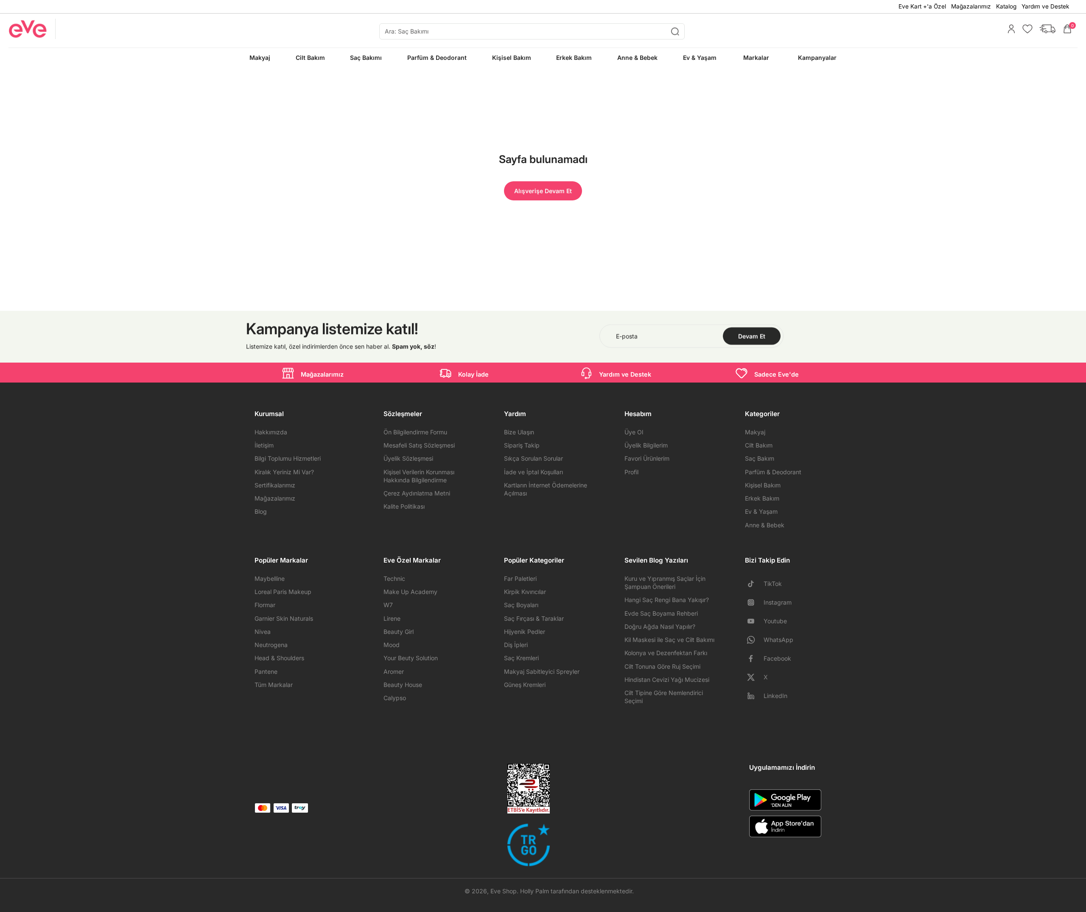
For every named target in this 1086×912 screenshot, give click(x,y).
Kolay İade (473, 374)
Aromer (393, 671)
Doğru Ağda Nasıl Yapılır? (659, 626)
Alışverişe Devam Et (543, 190)
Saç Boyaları (521, 604)
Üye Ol (633, 432)
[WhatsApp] (754, 640)
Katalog (1006, 6)
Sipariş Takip (522, 445)
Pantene (266, 671)
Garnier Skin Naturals (284, 618)
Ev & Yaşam (761, 511)
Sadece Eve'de (776, 374)
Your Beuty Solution (410, 657)
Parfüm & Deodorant (773, 472)
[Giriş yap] (1009, 29)
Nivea (263, 631)
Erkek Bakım (762, 498)
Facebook (777, 658)
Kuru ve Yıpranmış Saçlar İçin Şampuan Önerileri (664, 582)
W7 (388, 604)
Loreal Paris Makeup (283, 591)
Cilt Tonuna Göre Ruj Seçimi (662, 666)
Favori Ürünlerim (646, 458)
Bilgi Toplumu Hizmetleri (288, 458)
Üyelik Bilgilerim (646, 445)
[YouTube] (754, 621)
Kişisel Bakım (763, 485)
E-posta (627, 336)
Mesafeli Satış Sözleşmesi (419, 445)
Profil (631, 472)
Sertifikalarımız (275, 485)
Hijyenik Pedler (524, 631)
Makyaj (755, 432)
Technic (394, 578)
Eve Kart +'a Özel (922, 6)
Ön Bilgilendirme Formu (415, 432)
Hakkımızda (271, 432)
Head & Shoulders (279, 657)
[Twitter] (754, 677)
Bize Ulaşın (519, 432)
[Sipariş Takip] (1045, 29)
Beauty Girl (398, 631)
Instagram (778, 602)
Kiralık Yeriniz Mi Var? (284, 472)
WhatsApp (778, 639)
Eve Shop (503, 891)
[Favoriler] (1025, 29)
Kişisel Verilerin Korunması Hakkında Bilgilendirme (418, 476)
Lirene (391, 618)
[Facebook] (754, 658)
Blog (261, 511)
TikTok (773, 583)
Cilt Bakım (759, 445)
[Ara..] (675, 31)
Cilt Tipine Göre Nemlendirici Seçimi (663, 696)
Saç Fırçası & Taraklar (534, 618)
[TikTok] (754, 583)
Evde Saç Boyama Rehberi (661, 613)
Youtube (775, 621)
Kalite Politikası (404, 506)
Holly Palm (534, 891)
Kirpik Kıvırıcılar (525, 591)
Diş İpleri (516, 644)
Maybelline (270, 578)
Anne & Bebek (764, 525)
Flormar (265, 604)
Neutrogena (271, 644)
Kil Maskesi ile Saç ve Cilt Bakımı (669, 639)
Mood (391, 644)
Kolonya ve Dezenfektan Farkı (665, 652)
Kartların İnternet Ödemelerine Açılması (545, 489)
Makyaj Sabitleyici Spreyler (541, 671)
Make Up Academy (410, 591)
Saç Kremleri (521, 657)
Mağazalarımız (971, 6)
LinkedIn (775, 695)
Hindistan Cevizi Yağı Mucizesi (666, 679)
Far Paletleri (520, 578)
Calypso (394, 697)
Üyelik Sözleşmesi (408, 458)
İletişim (264, 445)
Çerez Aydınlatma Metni (416, 493)
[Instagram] (754, 602)
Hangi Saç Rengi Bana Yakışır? (666, 599)
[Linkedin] (754, 696)
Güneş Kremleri (525, 684)
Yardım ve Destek (1045, 6)
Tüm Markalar (274, 684)
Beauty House (402, 684)
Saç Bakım (759, 458)
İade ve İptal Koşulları (533, 472)
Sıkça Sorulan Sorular (533, 458)
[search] (532, 31)
